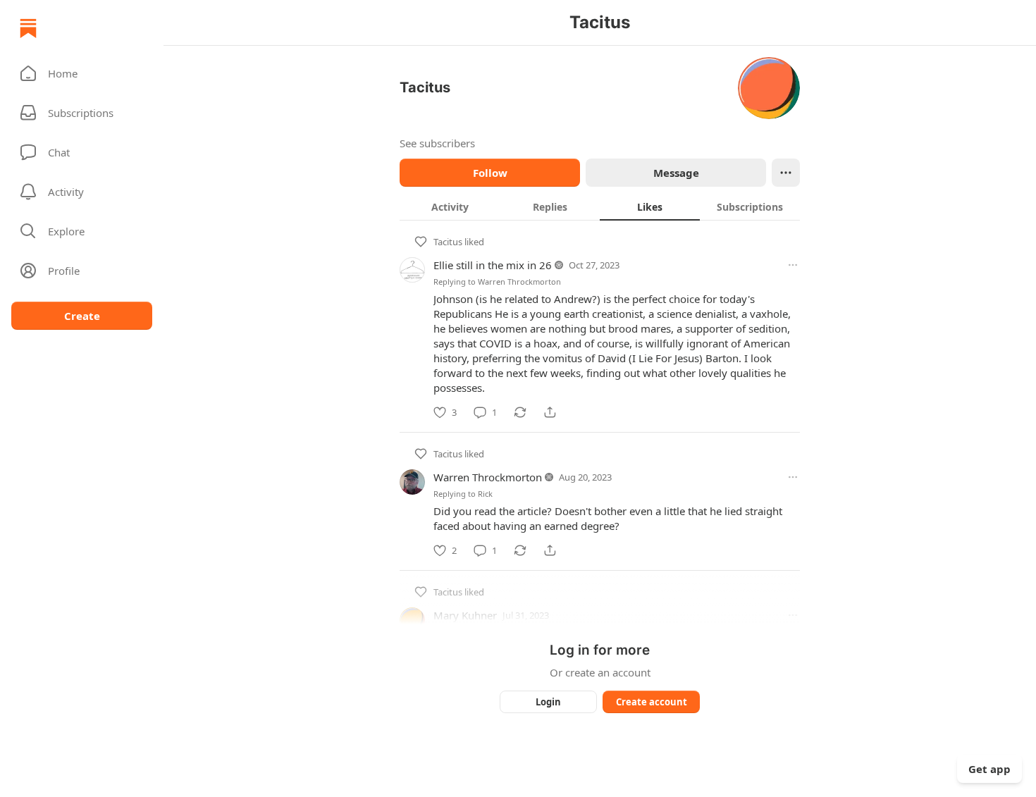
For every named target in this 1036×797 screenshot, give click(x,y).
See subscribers (437, 143)
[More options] (793, 265)
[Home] (28, 28)
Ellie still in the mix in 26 (492, 265)
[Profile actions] (786, 173)
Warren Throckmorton (519, 281)
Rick (485, 493)
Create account (651, 702)
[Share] (550, 412)
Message (676, 173)
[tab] (450, 206)
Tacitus (447, 241)
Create (82, 316)
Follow (490, 173)
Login (548, 702)
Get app (989, 769)
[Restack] (520, 412)
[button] (81, 73)
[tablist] (600, 206)
